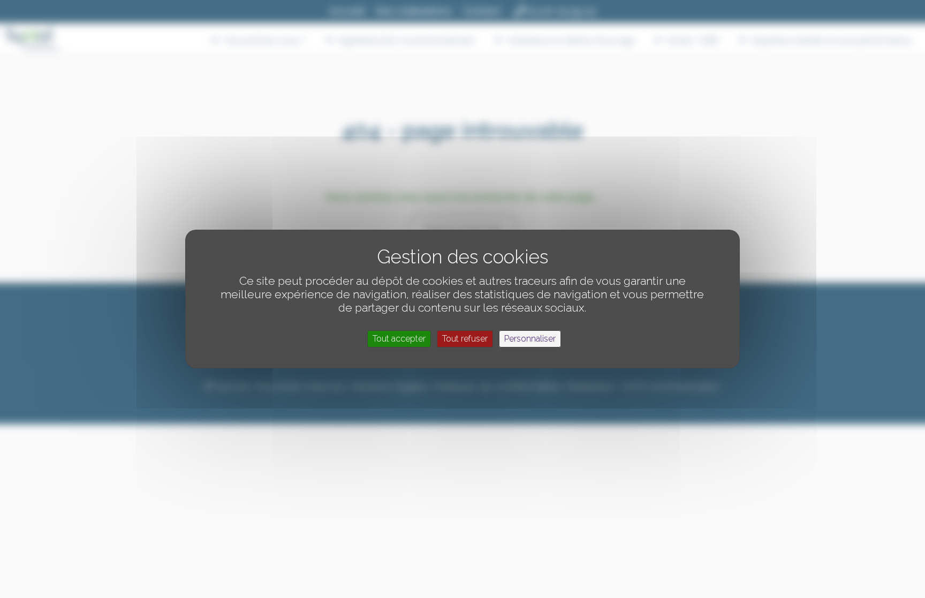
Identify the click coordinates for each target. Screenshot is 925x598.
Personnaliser (530, 339)
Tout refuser (465, 339)
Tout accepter (399, 339)
